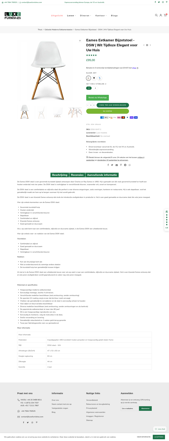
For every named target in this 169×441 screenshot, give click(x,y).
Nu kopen (107, 111)
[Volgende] (79, 70)
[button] (91, 55)
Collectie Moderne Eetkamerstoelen (59, 29)
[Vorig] (21, 70)
